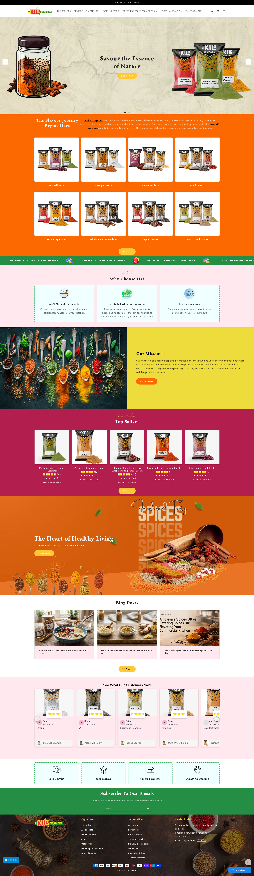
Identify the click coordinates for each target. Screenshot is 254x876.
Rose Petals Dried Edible (202, 468)
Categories (86, 844)
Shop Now (127, 75)
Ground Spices (55, 239)
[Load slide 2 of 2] (129, 112)
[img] (49, 474)
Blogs (84, 839)
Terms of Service (136, 839)
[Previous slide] (5, 62)
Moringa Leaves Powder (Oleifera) (52, 469)
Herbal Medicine (196, 239)
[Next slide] (248, 62)
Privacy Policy (135, 830)
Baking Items (102, 185)
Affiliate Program (136, 857)
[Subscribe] (148, 808)
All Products (87, 830)
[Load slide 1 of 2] (125, 112)
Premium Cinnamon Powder (89, 468)
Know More (146, 381)
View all (127, 490)
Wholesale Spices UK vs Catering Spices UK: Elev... (188, 652)
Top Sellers (55, 185)
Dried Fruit (196, 185)
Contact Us (134, 825)
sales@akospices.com (194, 832)
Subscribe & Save (137, 853)
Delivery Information (138, 844)
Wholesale (133, 848)
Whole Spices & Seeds (102, 239)
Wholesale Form (89, 834)
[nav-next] (216, 719)
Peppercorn (149, 239)
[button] (87, 11)
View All (127, 251)
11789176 (201, 840)
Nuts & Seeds (149, 185)
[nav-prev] (37, 719)
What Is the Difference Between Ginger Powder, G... (126, 652)
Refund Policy (135, 834)
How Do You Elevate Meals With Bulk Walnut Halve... (62, 652)
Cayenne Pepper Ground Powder (164, 468)
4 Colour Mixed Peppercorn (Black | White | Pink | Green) (127, 469)
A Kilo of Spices (130, 870)
